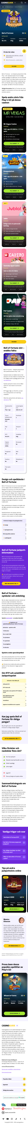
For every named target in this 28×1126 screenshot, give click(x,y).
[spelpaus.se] (7, 1108)
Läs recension (13, 909)
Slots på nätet (10, 7)
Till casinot (13, 143)
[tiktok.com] (16, 1118)
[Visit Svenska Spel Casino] (14, 256)
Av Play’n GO (5, 36)
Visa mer (14, 342)
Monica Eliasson (10, 953)
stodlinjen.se (10, 147)
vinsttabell (9, 618)
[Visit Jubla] (14, 208)
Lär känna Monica (13, 946)
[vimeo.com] (3, 1118)
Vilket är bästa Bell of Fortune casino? (12, 857)
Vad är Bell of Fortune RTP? (11, 837)
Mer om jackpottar (11, 583)
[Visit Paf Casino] (14, 301)
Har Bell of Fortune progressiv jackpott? (12, 843)
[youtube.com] (7, 1118)
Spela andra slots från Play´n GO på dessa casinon (14, 56)
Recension (6, 126)
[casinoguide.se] (8, 1112)
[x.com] (24, 1118)
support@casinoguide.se (8, 1066)
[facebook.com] (20, 1118)
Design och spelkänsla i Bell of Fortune (15, 63)
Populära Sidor (7, 1079)
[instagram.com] (11, 1118)
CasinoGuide (3, 7)
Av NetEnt (6, 900)
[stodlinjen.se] (19, 1108)
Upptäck (5, 1084)
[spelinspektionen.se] (4, 1105)
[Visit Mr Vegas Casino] (14, 114)
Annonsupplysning (6, 1072)
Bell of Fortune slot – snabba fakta (14, 60)
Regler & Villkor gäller (20, 147)
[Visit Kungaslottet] (14, 161)
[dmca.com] (18, 1105)
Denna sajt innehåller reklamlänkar (11, 1069)
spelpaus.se (14, 147)
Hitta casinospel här (11, 738)
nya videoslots (7, 380)
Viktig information (8, 1090)
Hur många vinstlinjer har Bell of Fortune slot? (11, 851)
